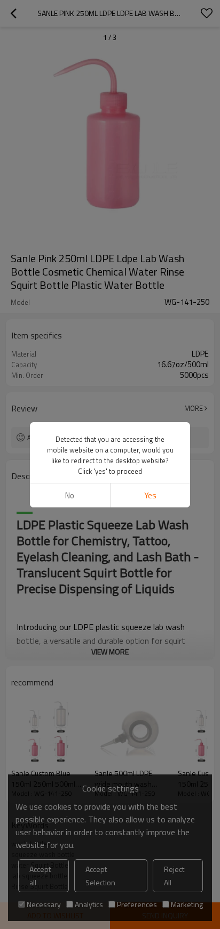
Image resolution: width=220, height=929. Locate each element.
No (69, 495)
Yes (150, 495)
